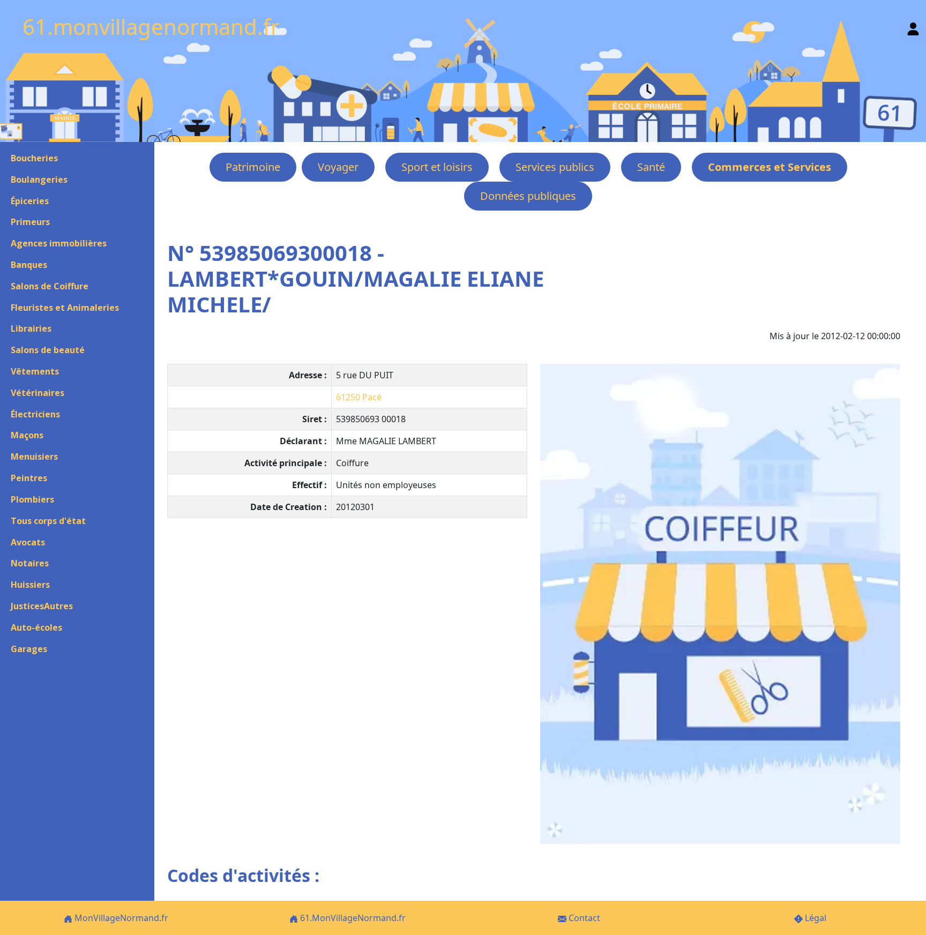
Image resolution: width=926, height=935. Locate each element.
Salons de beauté (48, 350)
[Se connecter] (913, 26)
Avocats (28, 542)
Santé (651, 167)
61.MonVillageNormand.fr (352, 918)
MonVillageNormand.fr (120, 918)
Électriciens (35, 414)
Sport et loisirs (437, 167)
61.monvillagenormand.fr (151, 26)
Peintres (29, 478)
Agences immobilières (59, 243)
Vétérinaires (37, 393)
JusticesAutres (42, 606)
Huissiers (30, 584)
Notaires (30, 563)
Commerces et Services (769, 167)
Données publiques (528, 196)
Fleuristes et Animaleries (65, 307)
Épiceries (30, 201)
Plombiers (32, 499)
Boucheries (34, 158)
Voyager (338, 167)
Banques (29, 265)
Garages (29, 649)
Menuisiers (34, 456)
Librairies (31, 328)
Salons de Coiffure (49, 286)
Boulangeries (39, 179)
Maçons (27, 435)
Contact (583, 918)
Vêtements (35, 371)
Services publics (555, 167)
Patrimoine (253, 167)
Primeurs (30, 222)
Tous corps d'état (48, 521)
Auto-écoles (36, 627)
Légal (814, 918)
